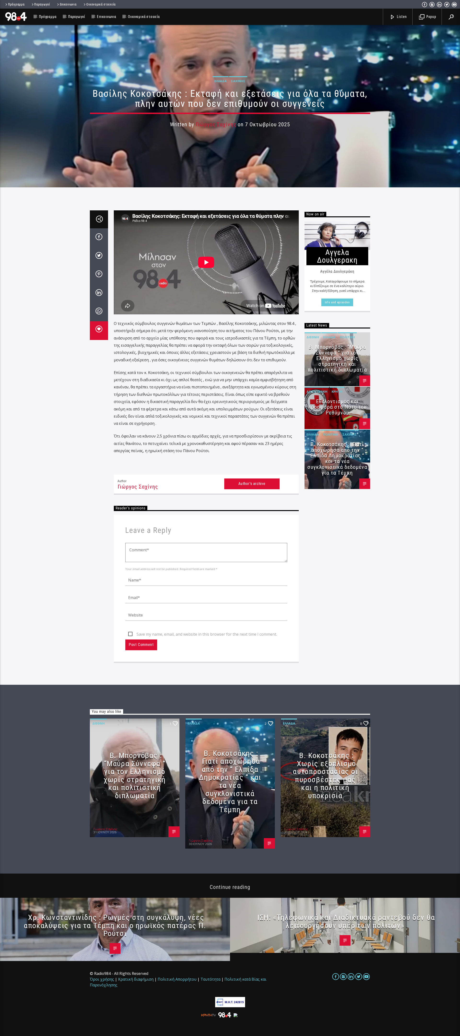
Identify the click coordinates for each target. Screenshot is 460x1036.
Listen (401, 16)
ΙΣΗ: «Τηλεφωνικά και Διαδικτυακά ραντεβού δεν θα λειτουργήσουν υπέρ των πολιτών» (346, 921)
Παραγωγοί (42, 4)
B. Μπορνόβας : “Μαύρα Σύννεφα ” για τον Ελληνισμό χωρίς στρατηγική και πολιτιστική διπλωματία (337, 358)
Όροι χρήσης (102, 979)
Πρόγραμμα (16, 4)
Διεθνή (312, 337)
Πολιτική (347, 337)
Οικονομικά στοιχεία (101, 4)
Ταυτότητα (210, 979)
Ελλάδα (220, 81)
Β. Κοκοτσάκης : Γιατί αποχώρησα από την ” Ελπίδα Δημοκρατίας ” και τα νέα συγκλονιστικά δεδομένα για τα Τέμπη (337, 458)
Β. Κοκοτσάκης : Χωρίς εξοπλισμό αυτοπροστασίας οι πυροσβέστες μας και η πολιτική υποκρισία (325, 775)
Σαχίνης (238, 81)
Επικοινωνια (68, 4)
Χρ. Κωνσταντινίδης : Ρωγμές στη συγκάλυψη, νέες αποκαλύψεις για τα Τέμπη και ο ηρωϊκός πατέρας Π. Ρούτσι (115, 925)
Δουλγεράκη (316, 391)
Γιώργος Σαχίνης (216, 124)
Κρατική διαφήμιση (136, 979)
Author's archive (251, 483)
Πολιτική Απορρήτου (177, 979)
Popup (430, 16)
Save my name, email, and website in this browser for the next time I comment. (207, 634)
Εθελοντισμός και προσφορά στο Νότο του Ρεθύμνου (337, 407)
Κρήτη (337, 391)
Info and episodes (337, 302)
